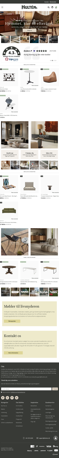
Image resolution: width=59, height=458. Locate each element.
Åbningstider (53, 2)
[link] (29, 53)
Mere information (13, 353)
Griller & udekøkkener (7, 422)
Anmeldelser (19, 426)
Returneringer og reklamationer (50, 417)
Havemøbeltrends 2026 (35, 410)
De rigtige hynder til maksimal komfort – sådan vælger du (36, 416)
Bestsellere (34, 406)
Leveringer (48, 412)
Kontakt (46, 2)
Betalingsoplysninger (51, 421)
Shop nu (29, 30)
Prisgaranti (19, 419)
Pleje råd (33, 421)
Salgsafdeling (19, 412)
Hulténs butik (19, 409)
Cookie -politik (49, 428)
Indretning (4, 412)
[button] (29, 34)
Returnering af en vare (51, 431)
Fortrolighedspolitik (50, 424)
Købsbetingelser (49, 409)
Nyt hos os (4, 406)
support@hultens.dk (41, 377)
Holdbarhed (19, 416)
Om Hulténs (19, 406)
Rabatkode (19, 422)
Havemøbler (4, 416)
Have (2, 419)
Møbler (3, 409)
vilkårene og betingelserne (18, 392)
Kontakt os (48, 406)
